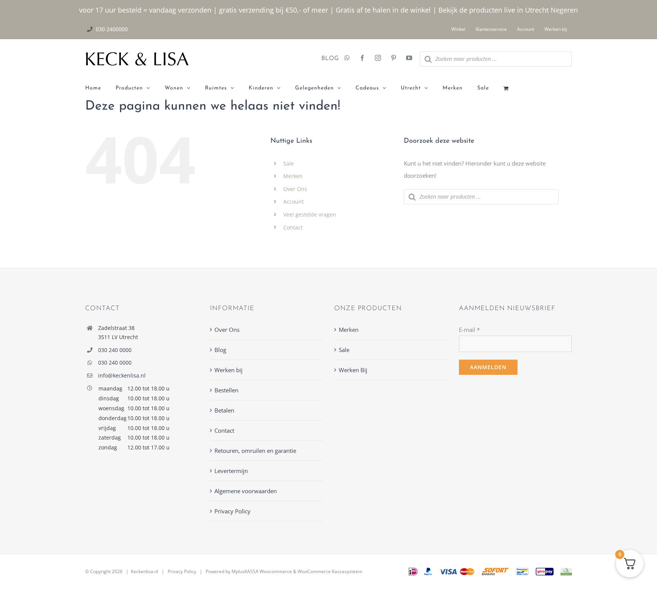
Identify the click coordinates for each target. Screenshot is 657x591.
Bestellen (226, 390)
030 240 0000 (115, 350)
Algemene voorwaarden (245, 491)
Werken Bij (353, 370)
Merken (293, 176)
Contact (293, 227)
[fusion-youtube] (409, 59)
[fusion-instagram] (378, 59)
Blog (220, 350)
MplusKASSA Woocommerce (262, 571)
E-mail (469, 329)
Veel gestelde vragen (309, 214)
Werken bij (228, 370)
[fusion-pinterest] (393, 59)
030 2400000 (112, 29)
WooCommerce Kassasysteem (330, 571)
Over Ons (295, 189)
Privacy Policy (232, 511)
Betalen (224, 410)
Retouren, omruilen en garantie (255, 450)
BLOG (327, 59)
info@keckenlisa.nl (122, 375)
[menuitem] (100, 88)
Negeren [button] (564, 9)
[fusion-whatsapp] (347, 59)
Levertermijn (231, 471)
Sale (288, 163)
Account (293, 201)
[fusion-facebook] (362, 59)
